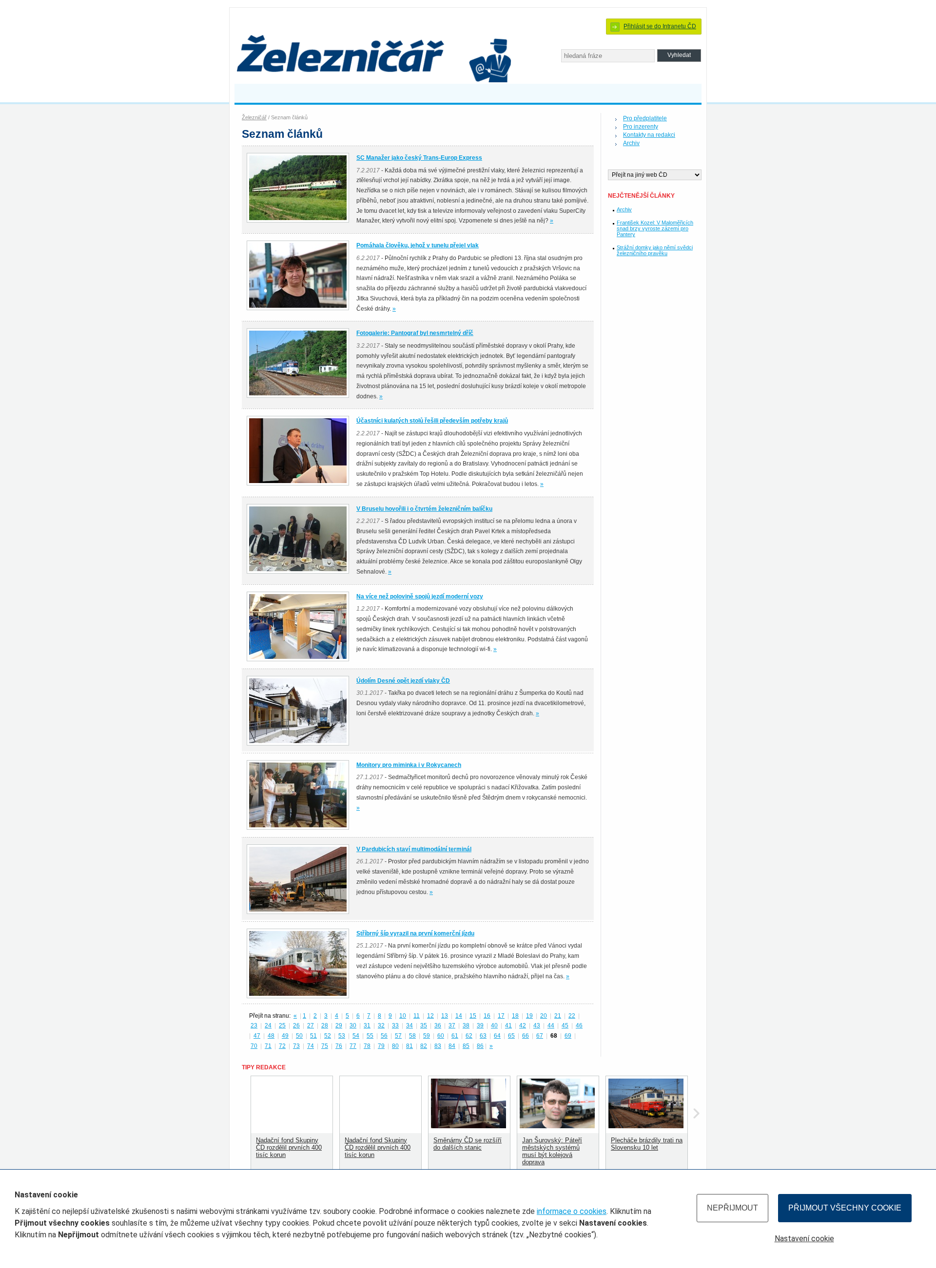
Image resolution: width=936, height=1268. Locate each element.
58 (412, 1036)
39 (480, 1025)
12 (430, 1016)
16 (487, 1016)
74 (310, 1046)
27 (310, 1025)
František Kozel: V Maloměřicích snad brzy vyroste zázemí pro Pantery (655, 228)
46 (579, 1025)
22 (571, 1016)
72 (282, 1046)
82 (423, 1046)
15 (472, 1016)
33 (395, 1025)
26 (296, 1025)
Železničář (254, 117)
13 (444, 1016)
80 (395, 1046)
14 (458, 1016)
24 (268, 1025)
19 (529, 1016)
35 (423, 1025)
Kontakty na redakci (649, 135)
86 (480, 1046)
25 (282, 1025)
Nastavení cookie (804, 1238)
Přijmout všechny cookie (844, 1208)
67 (539, 1036)
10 (402, 1016)
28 (324, 1025)
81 (409, 1046)
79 (381, 1046)
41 (508, 1025)
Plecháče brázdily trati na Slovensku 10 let (646, 1144)
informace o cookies (571, 1211)
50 (299, 1036)
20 (543, 1016)
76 (338, 1046)
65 (511, 1036)
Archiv (631, 143)
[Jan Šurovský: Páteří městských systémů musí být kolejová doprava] (557, 1126)
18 (515, 1016)
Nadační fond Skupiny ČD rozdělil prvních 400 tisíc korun (289, 1147)
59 (426, 1036)
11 (416, 1016)
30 (353, 1025)
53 (341, 1036)
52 (327, 1036)
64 (497, 1036)
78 (367, 1046)
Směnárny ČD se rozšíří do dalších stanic (467, 1144)
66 (525, 1036)
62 (469, 1036)
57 (398, 1036)
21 (557, 1016)
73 (296, 1046)
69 (568, 1036)
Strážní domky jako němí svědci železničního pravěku (655, 250)
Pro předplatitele (645, 118)
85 (466, 1046)
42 (522, 1025)
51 (313, 1036)
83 (437, 1046)
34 (409, 1025)
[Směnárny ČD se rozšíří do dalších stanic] (468, 1126)
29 (338, 1025)
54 (355, 1036)
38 (466, 1025)
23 (254, 1025)
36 (437, 1025)
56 (384, 1036)
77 (353, 1046)
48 (271, 1036)
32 (381, 1025)
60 (440, 1036)
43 (536, 1025)
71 (268, 1046)
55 (370, 1036)
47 (257, 1036)
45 (565, 1025)
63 (483, 1036)
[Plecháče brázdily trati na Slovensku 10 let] (645, 1126)
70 (254, 1046)
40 (494, 1025)
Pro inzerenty (640, 127)
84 (451, 1046)
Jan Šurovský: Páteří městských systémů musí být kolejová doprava (552, 1151)
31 (367, 1025)
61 (454, 1036)
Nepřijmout (732, 1208)
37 (451, 1025)
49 (285, 1036)
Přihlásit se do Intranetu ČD (660, 26)
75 (324, 1046)
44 (550, 1025)
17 (501, 1016)
